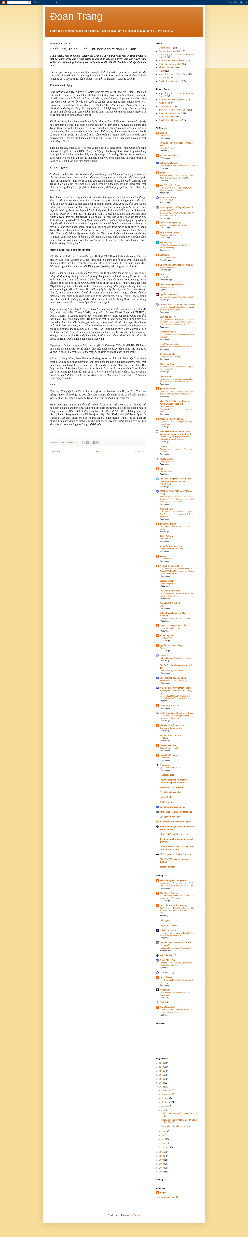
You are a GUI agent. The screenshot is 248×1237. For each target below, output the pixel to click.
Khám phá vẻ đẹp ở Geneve (171, 671)
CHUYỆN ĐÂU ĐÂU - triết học (174, 905)
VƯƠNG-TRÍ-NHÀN (169, 155)
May (163, 1135)
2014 (161, 1079)
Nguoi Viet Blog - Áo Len (171, 787)
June (164, 1131)
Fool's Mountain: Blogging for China (177, 713)
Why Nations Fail (168, 332)
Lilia (161, 469)
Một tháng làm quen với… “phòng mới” (175, 948)
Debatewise (165, 376)
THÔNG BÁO (165, 484)
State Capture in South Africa (171, 549)
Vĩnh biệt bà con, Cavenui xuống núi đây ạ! (177, 658)
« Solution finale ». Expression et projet (175, 618)
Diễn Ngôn (165, 920)
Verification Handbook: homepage (176, 812)
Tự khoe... (164, 648)
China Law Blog (167, 364)
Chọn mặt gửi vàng (167, 200)
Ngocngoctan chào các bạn (173, 678)
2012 (161, 1087)
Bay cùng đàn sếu (167, 287)
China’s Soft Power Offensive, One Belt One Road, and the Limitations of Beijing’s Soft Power (176, 514)
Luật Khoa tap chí (168, 930)
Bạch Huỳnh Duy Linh (170, 603)
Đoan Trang (76, 16)
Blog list (163, 1193)
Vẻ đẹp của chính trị (168, 67)
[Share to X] (90, 442)
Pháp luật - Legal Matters (170, 64)
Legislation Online (168, 925)
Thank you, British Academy (171, 235)
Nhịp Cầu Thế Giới (168, 955)
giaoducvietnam (167, 389)
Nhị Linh (163, 133)
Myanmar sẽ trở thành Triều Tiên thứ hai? (177, 297)
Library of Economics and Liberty (175, 834)
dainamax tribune (168, 524)
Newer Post (56, 451)
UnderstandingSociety (170, 222)
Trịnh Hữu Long (167, 972)
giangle (163, 556)
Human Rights (166, 797)
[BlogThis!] (87, 442)
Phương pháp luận (167, 267)
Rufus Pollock (166, 536)
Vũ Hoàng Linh (166, 635)
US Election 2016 (167, 559)
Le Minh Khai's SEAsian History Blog (177, 304)
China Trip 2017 (166, 539)
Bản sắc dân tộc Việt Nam (172, 725)
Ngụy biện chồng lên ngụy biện (175, 1126)
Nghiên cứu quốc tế (169, 294)
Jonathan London (168, 354)
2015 (161, 1075)
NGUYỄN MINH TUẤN (170, 185)
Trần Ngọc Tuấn (167, 775)
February (165, 1147)
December (166, 1090)
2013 (161, 1083)
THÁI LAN (164, 738)
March (164, 1143)
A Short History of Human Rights (175, 822)
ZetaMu (163, 446)
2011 (161, 1152)
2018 (161, 1063)
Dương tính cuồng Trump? (170, 357)
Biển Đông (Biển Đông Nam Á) (174, 881)
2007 (161, 1168)
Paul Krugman (166, 459)
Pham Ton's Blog (168, 197)
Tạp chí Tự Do (166, 977)
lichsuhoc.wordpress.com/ (172, 807)
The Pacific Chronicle (170, 591)
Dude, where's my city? (169, 748)
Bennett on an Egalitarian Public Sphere (176, 347)
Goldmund (164, 255)
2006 (161, 1172)
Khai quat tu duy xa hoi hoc (171, 728)
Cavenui (164, 655)
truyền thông (164, 78)
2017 (161, 1067)
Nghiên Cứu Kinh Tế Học (171, 645)
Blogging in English (169, 893)
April (163, 1139)
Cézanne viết (165, 136)
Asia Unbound (166, 509)
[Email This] (84, 442)
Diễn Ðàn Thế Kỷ (168, 317)
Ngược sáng (165, 277)
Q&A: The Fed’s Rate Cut (170, 768)
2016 (161, 1071)
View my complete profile (167, 1197)
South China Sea (167, 960)
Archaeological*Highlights (172, 419)
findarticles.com (167, 867)
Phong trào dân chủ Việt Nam (172, 60)
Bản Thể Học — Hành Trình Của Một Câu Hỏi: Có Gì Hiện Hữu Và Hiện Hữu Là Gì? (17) (177, 910)
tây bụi (163, 173)
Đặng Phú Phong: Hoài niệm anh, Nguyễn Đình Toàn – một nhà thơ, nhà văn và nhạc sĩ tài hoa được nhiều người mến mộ (177, 322)
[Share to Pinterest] (97, 442)
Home (98, 451)
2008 (161, 1164)
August (164, 1106)
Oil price (163, 606)
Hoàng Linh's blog (168, 755)
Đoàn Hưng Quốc (168, 1007)
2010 (161, 1156)
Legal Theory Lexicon (170, 344)
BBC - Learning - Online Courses (175, 854)
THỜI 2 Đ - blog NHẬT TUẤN (173, 626)
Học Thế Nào (166, 242)
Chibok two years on (168, 584)
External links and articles (170, 51)
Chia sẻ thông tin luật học (172, 284)
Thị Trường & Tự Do (169, 705)
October (165, 1098)
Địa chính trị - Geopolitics (170, 81)
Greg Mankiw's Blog (169, 232)
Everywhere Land (168, 745)
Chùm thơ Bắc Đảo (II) (169, 257)
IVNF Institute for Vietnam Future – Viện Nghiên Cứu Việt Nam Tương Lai (176, 691)
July (163, 1110)
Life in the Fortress (167, 148)
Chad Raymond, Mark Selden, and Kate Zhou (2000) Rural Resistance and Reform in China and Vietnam (177, 571)
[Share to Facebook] (93, 442)
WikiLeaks (165, 1002)
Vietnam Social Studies (171, 566)
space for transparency (171, 546)
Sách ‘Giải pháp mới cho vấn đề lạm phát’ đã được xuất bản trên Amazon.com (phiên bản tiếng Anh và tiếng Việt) (177, 499)
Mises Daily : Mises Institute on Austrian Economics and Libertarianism (174, 404)
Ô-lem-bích (164, 758)
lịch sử (162, 71)
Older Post (140, 451)
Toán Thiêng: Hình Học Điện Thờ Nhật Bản (177, 166)
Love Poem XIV (166, 638)
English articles (166, 48)
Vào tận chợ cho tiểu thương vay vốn (175, 680)
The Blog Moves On (168, 462)
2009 (161, 1160)
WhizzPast (165, 990)
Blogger (136, 1215)
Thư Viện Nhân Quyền (170, 792)
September (166, 1102)
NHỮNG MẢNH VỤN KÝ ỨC (173, 735)
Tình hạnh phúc (166, 471)
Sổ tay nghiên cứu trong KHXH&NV (176, 265)
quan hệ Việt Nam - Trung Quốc (173, 74)
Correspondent (167, 581)
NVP (162, 275)
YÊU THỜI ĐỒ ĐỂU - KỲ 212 (172, 628)
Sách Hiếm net (167, 802)
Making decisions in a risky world (173, 225)
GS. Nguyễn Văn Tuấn (170, 817)
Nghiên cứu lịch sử (169, 163)
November (166, 1094)
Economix (164, 765)
